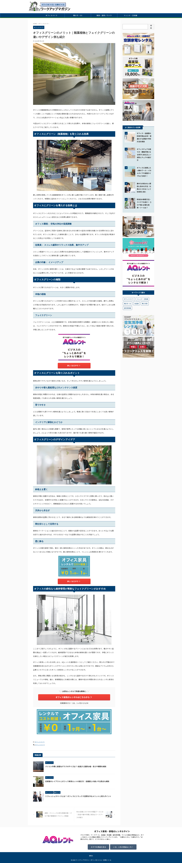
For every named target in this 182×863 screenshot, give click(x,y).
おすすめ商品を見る (98, 847)
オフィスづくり (51, 15)
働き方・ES (77, 15)
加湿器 (136, 304)
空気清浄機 (127, 308)
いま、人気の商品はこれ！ (123, 847)
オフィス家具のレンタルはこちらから (73, 697)
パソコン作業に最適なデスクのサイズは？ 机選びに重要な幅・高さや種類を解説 (75, 766)
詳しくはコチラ (72, 365)
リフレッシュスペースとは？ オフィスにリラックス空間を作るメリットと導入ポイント (78, 796)
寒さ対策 (144, 304)
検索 (151, 26)
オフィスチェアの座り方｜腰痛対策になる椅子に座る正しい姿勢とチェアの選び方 (144, 154)
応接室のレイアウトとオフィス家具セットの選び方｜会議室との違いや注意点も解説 (77, 781)
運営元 (91, 856)
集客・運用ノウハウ (104, 15)
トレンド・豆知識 (130, 15)
